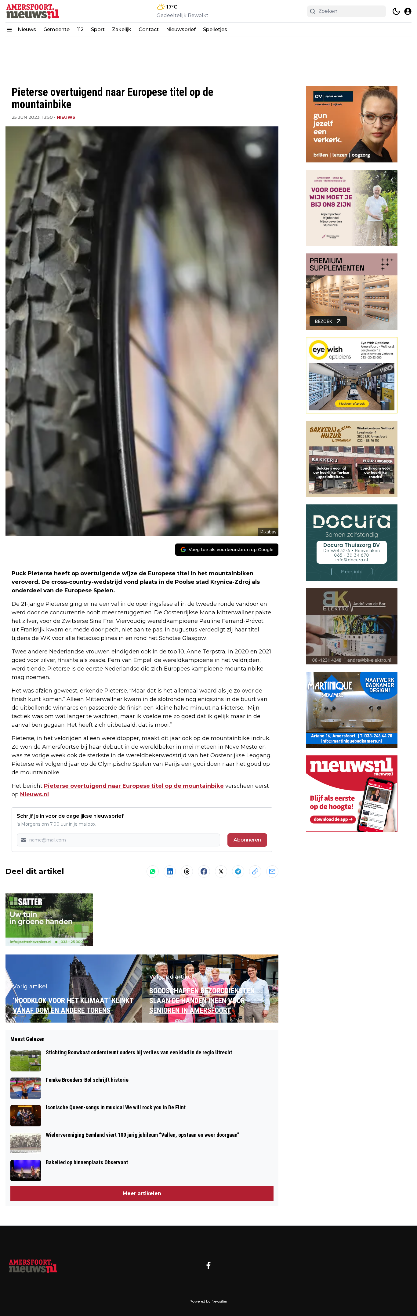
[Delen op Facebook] (204, 871)
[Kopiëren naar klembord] (255, 871)
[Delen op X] (221, 871)
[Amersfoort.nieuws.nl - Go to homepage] (32, 1265)
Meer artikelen (142, 1193)
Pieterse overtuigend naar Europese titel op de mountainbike (134, 786)
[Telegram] (238, 871)
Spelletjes (215, 29)
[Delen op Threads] (187, 871)
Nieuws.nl (34, 794)
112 (80, 29)
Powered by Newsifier (208, 1301)
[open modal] (408, 11)
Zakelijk (121, 29)
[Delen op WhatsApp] (153, 871)
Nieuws (27, 29)
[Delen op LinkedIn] (170, 871)
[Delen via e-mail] (272, 871)
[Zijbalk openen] (9, 29)
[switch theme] (396, 11)
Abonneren (247, 840)
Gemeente (56, 29)
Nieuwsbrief (181, 29)
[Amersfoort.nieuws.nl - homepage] (32, 11)
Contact (149, 29)
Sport (98, 29)
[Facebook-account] (208, 1265)
